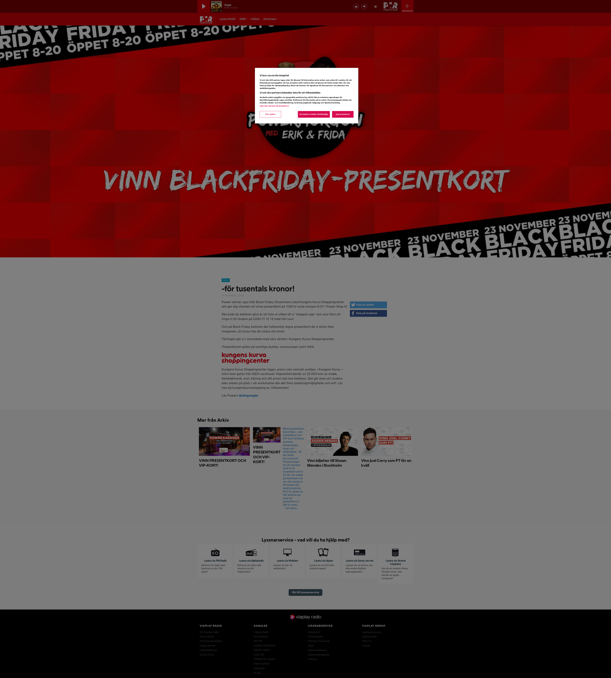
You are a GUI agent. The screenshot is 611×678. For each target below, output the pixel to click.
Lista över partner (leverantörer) (274, 106)
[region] (306, 96)
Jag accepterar (343, 114)
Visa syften (270, 114)
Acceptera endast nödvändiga (314, 114)
